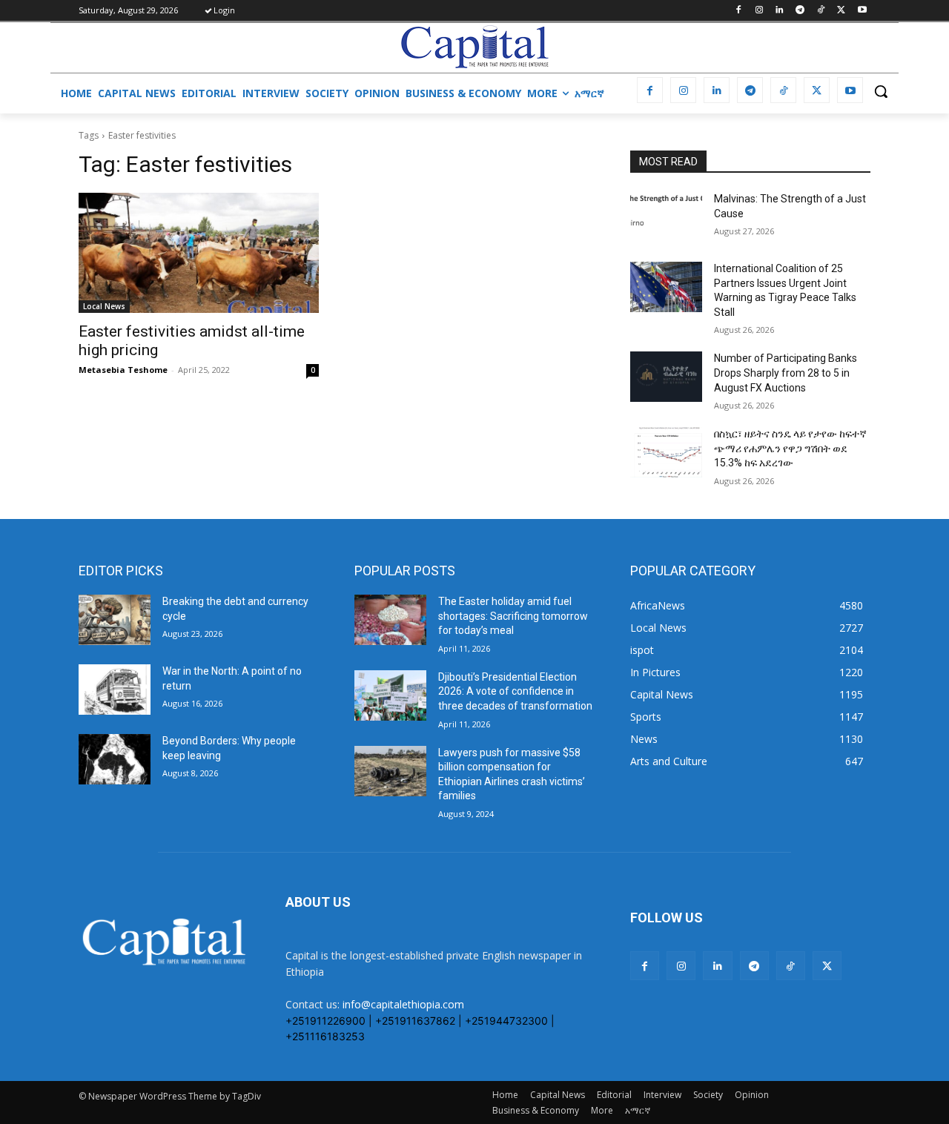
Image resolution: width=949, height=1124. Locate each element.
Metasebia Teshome (123, 369)
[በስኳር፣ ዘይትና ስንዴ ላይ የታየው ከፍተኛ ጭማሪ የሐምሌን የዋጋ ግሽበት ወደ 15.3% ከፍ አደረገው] (666, 452)
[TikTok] (821, 10)
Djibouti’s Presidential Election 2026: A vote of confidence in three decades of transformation (515, 691)
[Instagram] (758, 10)
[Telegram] (800, 10)
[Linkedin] (779, 10)
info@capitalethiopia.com (403, 1004)
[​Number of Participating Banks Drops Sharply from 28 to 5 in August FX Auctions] (666, 376)
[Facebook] (738, 10)
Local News (104, 306)
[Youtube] (861, 10)
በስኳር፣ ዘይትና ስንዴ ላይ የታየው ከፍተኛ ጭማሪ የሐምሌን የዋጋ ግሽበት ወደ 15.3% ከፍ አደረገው (790, 448)
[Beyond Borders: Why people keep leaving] (115, 759)
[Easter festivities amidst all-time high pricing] (199, 253)
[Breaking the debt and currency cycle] (115, 620)
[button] (881, 91)
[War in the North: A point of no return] (115, 689)
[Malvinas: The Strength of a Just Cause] (666, 217)
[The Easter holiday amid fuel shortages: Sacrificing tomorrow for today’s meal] (390, 620)
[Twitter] (841, 10)
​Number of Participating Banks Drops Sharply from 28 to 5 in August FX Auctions (785, 372)
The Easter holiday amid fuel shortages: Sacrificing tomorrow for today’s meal (513, 615)
